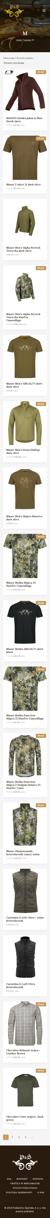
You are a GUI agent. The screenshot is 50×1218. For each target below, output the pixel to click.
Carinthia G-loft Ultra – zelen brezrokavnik (25, 919)
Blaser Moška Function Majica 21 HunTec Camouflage (25, 717)
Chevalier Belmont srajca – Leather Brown (23, 1052)
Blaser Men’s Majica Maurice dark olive (24, 518)
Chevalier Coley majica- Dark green (24, 1118)
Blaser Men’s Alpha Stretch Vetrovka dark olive (23, 249)
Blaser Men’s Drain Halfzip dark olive (23, 451)
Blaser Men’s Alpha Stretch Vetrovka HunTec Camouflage (23, 317)
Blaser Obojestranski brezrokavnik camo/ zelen (23, 853)
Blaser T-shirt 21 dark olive (23, 184)
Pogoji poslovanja (25, 1188)
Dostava (38, 1179)
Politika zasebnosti (19, 1192)
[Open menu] (45, 10)
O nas (40, 1192)
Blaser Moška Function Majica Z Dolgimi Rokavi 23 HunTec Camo (23, 785)
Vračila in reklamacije (25, 1183)
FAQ (9, 1179)
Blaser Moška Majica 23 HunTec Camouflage (21, 584)
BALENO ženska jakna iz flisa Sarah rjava (24, 119)
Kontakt (22, 1179)
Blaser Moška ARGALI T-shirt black (24, 650)
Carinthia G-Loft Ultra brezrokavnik (20, 985)
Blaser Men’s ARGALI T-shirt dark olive (24, 385)
